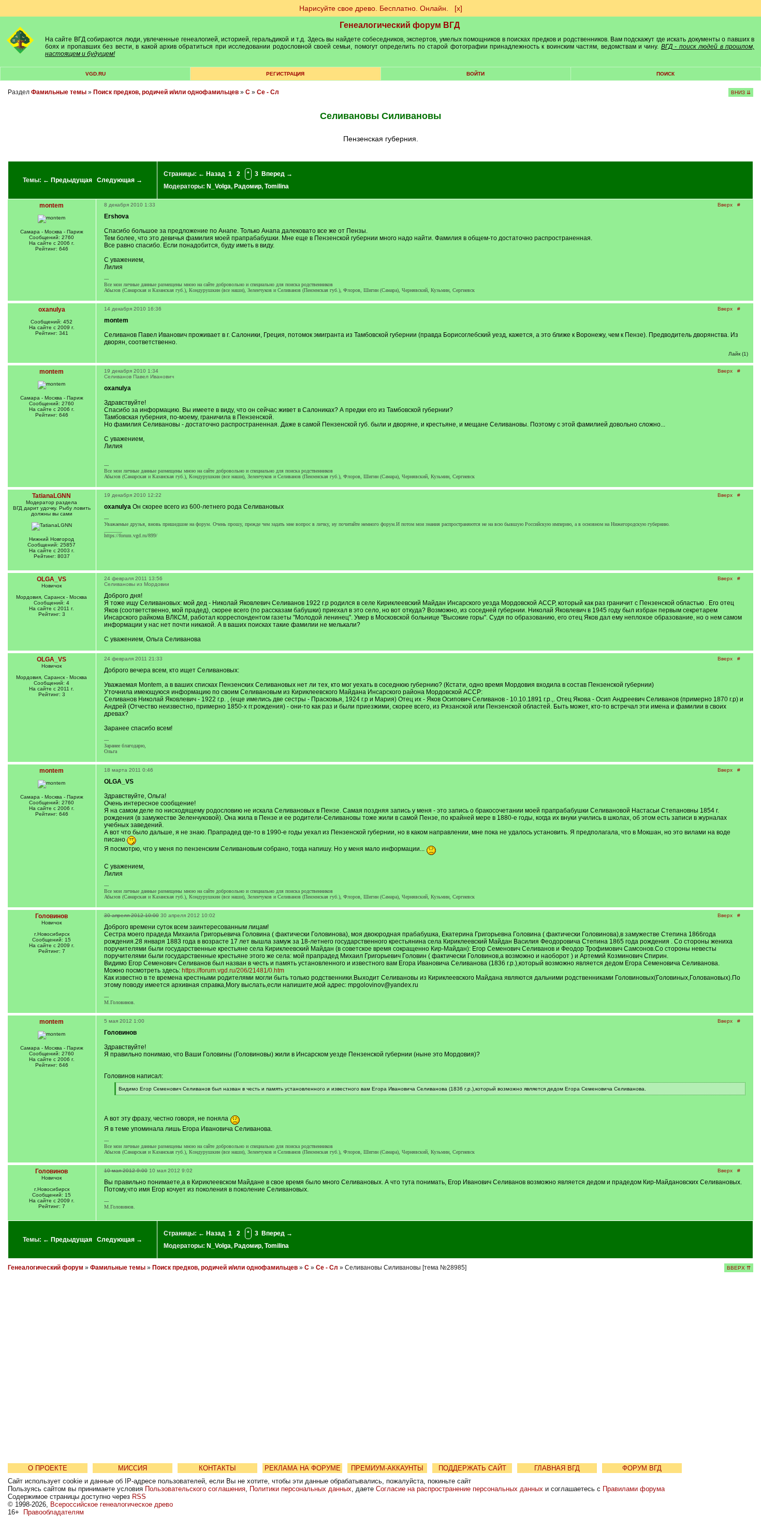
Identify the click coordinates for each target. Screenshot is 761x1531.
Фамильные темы (58, 92)
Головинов (51, 916)
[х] (458, 8)
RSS (139, 1496)
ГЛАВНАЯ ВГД (557, 1468)
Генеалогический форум (45, 1267)
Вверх (725, 205)
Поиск (665, 74)
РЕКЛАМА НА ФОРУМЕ (303, 1468)
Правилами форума (634, 1489)
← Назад (211, 174)
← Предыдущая (67, 180)
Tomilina (277, 186)
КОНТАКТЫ (217, 1468)
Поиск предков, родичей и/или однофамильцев (166, 92)
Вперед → (276, 174)
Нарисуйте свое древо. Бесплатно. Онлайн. (373, 8)
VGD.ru (95, 74)
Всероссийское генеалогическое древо (111, 1504)
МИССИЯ (132, 1468)
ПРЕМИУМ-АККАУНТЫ (387, 1468)
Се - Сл (268, 92)
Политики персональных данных (301, 1489)
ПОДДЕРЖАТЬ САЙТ (472, 1468)
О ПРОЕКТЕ (47, 1468)
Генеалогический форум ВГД (400, 25)
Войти (475, 74)
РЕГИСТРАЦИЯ (285, 74)
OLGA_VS (51, 579)
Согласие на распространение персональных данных (459, 1489)
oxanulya (51, 309)
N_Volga (219, 186)
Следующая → (119, 180)
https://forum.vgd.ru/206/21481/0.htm (233, 970)
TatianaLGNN (51, 495)
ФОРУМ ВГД (642, 1468)
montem (51, 205)
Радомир (247, 186)
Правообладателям (53, 1512)
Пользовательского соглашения (195, 1489)
